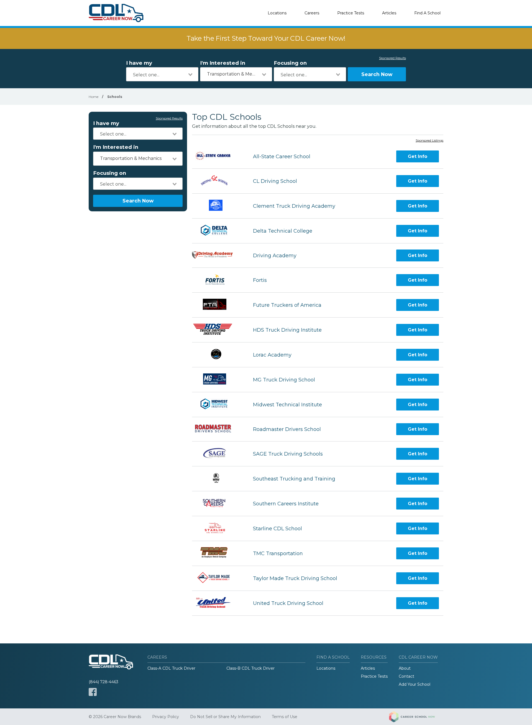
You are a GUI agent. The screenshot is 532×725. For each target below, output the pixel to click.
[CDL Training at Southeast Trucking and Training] (217, 478)
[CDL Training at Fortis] (217, 280)
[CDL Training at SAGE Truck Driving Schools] (217, 454)
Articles (389, 13)
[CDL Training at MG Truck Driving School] (217, 379)
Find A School (427, 13)
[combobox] (162, 74)
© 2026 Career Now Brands (115, 716)
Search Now (376, 74)
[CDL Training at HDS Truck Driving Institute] (217, 330)
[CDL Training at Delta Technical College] (217, 231)
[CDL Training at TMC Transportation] (217, 553)
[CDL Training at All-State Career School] (217, 156)
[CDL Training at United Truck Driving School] (217, 603)
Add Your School (414, 684)
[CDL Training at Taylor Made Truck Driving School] (217, 578)
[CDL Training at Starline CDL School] (217, 528)
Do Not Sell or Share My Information (225, 716)
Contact (406, 676)
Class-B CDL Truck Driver (250, 668)
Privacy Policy (165, 716)
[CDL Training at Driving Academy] (217, 255)
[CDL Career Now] (116, 13)
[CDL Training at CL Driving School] (217, 181)
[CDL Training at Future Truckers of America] (217, 305)
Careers (312, 13)
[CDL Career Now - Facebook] (93, 692)
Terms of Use (284, 716)
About (405, 668)
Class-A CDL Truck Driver (171, 668)
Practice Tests (350, 13)
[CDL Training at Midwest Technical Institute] (217, 404)
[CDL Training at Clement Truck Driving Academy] (217, 206)
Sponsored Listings (429, 141)
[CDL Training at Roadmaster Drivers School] (217, 429)
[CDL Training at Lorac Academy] (217, 355)
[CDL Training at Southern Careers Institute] (217, 503)
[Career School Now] (416, 716)
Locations (277, 13)
